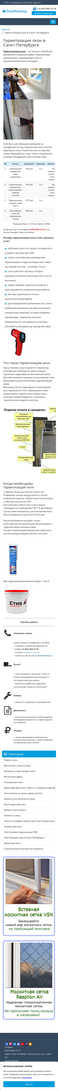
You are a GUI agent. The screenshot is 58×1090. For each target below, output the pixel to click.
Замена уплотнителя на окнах (19, 799)
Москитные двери (13, 776)
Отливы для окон (13, 826)
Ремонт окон (10, 760)
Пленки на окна (12, 815)
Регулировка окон (13, 782)
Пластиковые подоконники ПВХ (20, 832)
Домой (6, 29)
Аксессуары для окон (15, 804)
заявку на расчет (32, 652)
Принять (29, 1084)
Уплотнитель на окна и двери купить (23, 793)
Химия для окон (12, 843)
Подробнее (27, 1077)
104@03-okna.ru (44, 655)
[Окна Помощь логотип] (14, 11)
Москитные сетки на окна (17, 765)
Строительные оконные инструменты (23, 848)
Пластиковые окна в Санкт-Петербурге (24, 837)
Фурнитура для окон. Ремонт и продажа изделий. (30, 787)
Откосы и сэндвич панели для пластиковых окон (29, 821)
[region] (29, 1076)
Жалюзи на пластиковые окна (19, 771)
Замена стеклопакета (15, 810)
